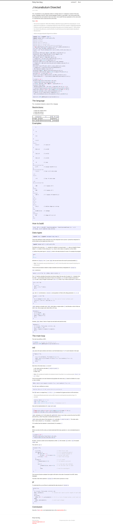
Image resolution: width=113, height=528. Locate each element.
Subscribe (34, 523)
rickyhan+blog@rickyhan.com (38, 521)
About (79, 2)
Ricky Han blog (37, 2)
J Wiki (36, 21)
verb (39, 510)
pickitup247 (73, 2)
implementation (60, 510)
